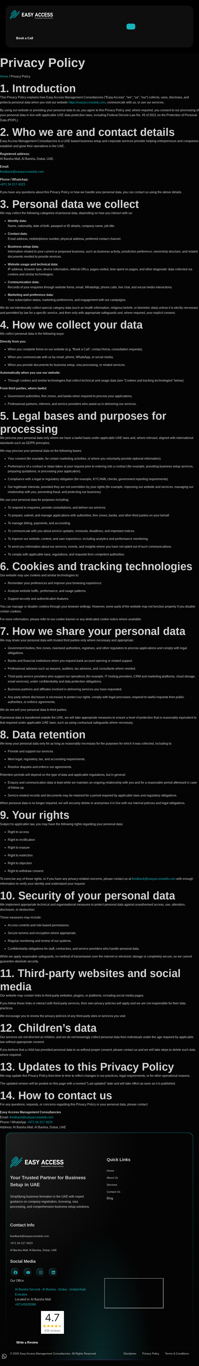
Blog (110, 1198)
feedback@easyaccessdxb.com (22, 171)
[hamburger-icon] (131, 26)
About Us (112, 1177)
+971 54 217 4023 (12, 184)
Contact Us (113, 1191)
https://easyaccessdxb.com (86, 102)
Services (112, 1184)
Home (4, 76)
